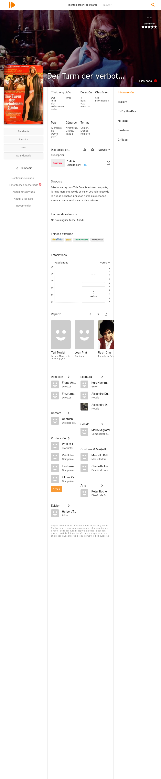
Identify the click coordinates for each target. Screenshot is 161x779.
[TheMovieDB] (81, 241)
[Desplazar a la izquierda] (90, 314)
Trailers (122, 102)
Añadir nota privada (24, 191)
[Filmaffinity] (58, 241)
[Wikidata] (97, 241)
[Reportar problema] (85, 150)
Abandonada (23, 155)
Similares (124, 130)
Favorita (23, 139)
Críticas (123, 139)
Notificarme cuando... (24, 178)
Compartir (26, 168)
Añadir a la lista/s (23, 198)
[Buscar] (153, 5)
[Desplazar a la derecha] (98, 314)
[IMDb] (69, 241)
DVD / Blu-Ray (127, 111)
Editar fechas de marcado (25, 184)
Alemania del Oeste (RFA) (56, 132)
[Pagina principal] (12, 7)
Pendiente (23, 131)
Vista (24, 147)
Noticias (123, 121)
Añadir (80, 220)
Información (126, 92)
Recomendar (23, 205)
